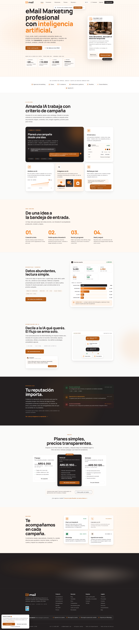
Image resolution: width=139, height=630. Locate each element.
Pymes (52, 84)
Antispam (103, 603)
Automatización (59, 601)
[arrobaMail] (29, 2)
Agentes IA (70, 88)
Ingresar (101, 2)
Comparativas (74, 603)
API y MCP (58, 607)
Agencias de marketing (39, 84)
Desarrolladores (103, 84)
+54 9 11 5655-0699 (54, 626)
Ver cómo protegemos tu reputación (35, 416)
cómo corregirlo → (108, 403)
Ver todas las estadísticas (35, 299)
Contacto (88, 601)
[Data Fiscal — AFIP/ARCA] (27, 608)
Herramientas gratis (75, 605)
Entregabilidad (59, 603)
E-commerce (62, 84)
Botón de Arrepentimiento (92, 626)
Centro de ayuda (75, 607)
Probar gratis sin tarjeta (83, 492)
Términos (103, 596)
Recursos (73, 2)
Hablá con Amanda (79, 581)
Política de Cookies (10, 621)
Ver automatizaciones (34, 351)
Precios (65, 2)
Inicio (42, 2)
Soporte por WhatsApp (106, 617)
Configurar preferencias (15, 626)
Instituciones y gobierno (77, 84)
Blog (72, 596)
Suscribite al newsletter (91, 599)
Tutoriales (73, 599)
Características (59, 596)
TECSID (87, 603)
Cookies (103, 601)
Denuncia (103, 605)
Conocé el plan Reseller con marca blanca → (75, 498)
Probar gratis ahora (59, 581)
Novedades (73, 609)
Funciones (48, 2)
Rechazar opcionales (22, 624)
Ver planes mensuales (69, 482)
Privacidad (103, 599)
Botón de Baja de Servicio (107, 626)
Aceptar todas (9, 624)
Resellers (91, 84)
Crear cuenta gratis (33, 48)
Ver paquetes (44, 478)
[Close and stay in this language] (84, 8)
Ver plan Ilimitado (94, 482)
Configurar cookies (78, 626)
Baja (102, 609)
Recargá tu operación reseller (89, 617)
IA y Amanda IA (59, 599)
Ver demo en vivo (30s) (53, 48)
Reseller (58, 605)
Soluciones (57, 2)
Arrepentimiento (104, 607)
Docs (72, 601)
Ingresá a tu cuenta (60, 617)
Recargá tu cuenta (73, 617)
